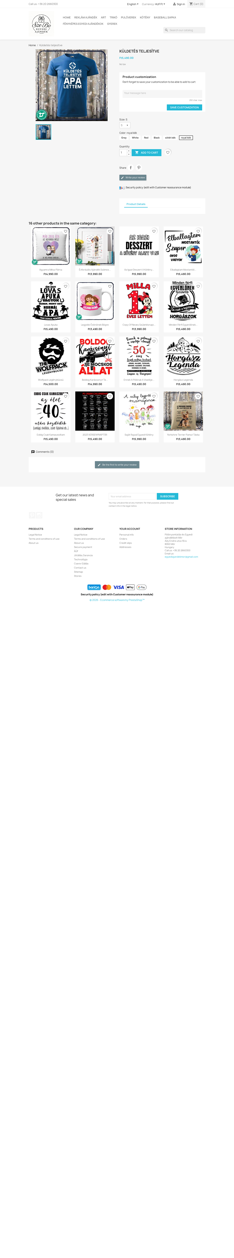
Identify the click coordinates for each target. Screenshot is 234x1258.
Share (131, 167)
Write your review (135, 177)
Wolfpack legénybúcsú (51, 379)
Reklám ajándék (85, 17)
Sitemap (78, 571)
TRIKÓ (113, 17)
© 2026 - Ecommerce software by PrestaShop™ (117, 600)
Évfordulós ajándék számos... (95, 269)
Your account (129, 529)
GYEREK (112, 24)
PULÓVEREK (128, 17)
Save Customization (184, 107)
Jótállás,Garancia (83, 555)
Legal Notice (35, 534)
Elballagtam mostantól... (183, 269)
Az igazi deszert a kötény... (139, 269)
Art (103, 17)
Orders (123, 538)
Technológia (80, 559)
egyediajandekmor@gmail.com (181, 556)
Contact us (80, 567)
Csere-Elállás (81, 563)
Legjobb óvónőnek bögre (95, 324)
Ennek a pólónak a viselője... (139, 379)
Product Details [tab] (136, 204)
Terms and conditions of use (44, 538)
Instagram (39, 515)
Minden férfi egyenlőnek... (183, 324)
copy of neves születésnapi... (139, 324)
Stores (78, 575)
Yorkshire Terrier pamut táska (183, 434)
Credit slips (125, 542)
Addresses (125, 547)
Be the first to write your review (119, 464)
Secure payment (83, 547)
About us (34, 542)
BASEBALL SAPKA (165, 17)
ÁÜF (76, 551)
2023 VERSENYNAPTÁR (95, 434)
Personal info (126, 534)
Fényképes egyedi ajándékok (83, 24)
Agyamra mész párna (50, 269)
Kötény (145, 17)
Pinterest (139, 167)
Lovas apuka (50, 324)
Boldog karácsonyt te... (95, 379)
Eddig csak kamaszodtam (51, 434)
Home (67, 17)
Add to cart (146, 152)
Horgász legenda (183, 379)
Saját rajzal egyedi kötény (139, 434)
